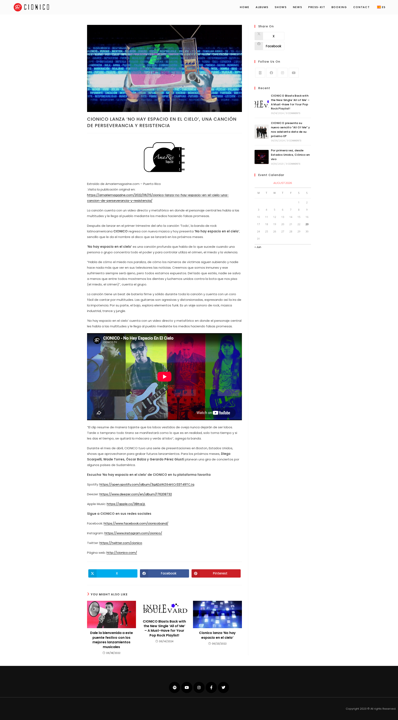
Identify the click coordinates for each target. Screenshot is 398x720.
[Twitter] (223, 687)
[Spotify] (174, 687)
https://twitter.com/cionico (121, 543)
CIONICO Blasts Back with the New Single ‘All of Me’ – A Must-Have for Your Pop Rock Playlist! (164, 628)
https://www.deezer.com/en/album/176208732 (136, 494)
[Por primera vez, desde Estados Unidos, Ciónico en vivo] (262, 157)
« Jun (258, 247)
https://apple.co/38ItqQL (126, 504)
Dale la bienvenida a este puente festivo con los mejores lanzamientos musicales (111, 640)
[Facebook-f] (211, 687)
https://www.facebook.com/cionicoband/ (136, 523)
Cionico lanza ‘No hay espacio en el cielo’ (217, 635)
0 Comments (293, 113)
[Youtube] (294, 73)
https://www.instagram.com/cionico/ (133, 533)
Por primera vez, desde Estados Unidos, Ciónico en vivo (290, 154)
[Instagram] (283, 73)
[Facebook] (271, 73)
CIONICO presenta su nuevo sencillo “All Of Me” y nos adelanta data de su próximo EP (290, 129)
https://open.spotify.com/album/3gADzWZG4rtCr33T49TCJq (147, 484)
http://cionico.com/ (122, 552)
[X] (260, 73)
